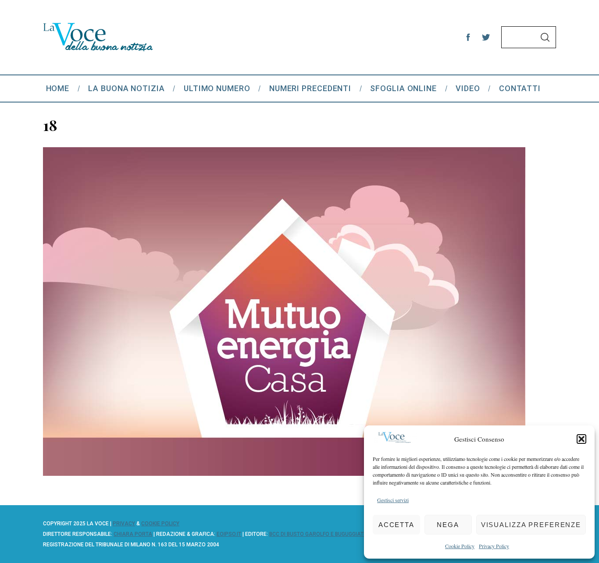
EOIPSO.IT (229, 534)
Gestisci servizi (393, 499)
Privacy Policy (494, 545)
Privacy (124, 524)
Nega (448, 524)
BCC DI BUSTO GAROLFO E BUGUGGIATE (318, 534)
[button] (581, 439)
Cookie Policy (459, 545)
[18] (284, 472)
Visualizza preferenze (531, 524)
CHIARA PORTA (133, 534)
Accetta (396, 524)
